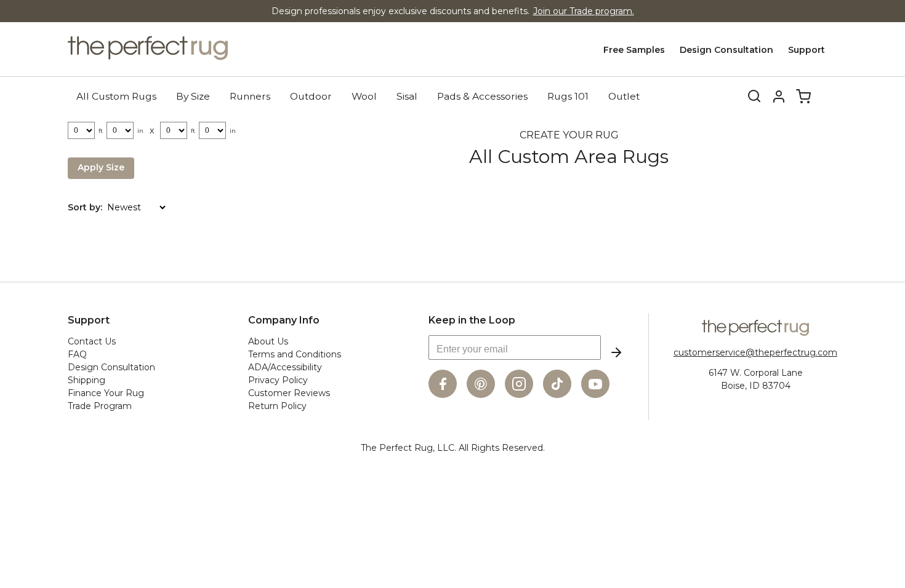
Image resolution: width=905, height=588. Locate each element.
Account (778, 96)
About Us (268, 341)
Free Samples (634, 49)
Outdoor (311, 96)
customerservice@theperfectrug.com (755, 352)
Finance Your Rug (106, 393)
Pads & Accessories (482, 96)
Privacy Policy (278, 380)
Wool (364, 96)
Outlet (624, 96)
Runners (250, 96)
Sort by (84, 207)
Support (806, 49)
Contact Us (92, 341)
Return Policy (277, 405)
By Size (193, 96)
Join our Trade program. (583, 11)
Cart (803, 96)
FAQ (77, 354)
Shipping (86, 380)
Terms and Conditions (294, 354)
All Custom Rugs (116, 96)
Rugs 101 (568, 96)
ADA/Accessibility (285, 367)
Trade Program (100, 405)
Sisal (406, 96)
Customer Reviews (289, 393)
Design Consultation (726, 49)
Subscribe (616, 352)
